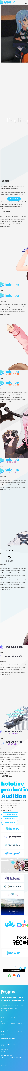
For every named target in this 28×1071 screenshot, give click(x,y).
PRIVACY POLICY (11, 1005)
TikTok (12, 1017)
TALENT (9, 998)
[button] (25, 968)
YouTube (3, 1017)
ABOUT (3, 998)
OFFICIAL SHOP (5, 1003)
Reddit (2, 1034)
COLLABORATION (5, 1000)
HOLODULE (14, 1003)
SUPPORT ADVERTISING (18, 1000)
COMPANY (3, 1005)
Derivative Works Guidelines (7, 1008)
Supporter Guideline (5, 1010)
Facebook (13, 1023)
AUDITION (20, 998)
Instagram (3, 1026)
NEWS (14, 998)
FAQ (16, 1008)
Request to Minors (21, 1005)
